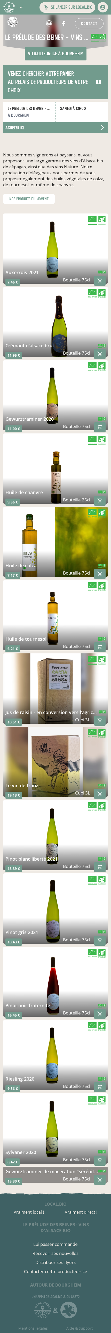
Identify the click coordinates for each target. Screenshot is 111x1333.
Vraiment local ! (29, 1212)
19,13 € (13, 795)
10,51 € (13, 722)
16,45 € (13, 1015)
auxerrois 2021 (22, 272)
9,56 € (12, 502)
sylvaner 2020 (20, 1152)
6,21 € (12, 648)
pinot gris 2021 (21, 932)
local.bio (55, 1204)
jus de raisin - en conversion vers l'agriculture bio (52, 712)
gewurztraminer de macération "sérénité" (51, 1171)
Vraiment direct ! (81, 1212)
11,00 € (13, 428)
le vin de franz (21, 785)
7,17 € (12, 575)
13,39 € (13, 868)
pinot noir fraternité (27, 1005)
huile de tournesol (25, 639)
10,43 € (13, 942)
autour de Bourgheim (55, 1285)
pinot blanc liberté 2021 (31, 859)
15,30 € (13, 1181)
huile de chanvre (24, 492)
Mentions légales (33, 1328)
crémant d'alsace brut (29, 345)
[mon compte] (103, 7)
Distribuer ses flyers (55, 1262)
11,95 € (13, 355)
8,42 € (12, 1161)
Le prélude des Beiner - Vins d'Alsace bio (55, 1227)
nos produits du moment (29, 199)
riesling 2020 (19, 1079)
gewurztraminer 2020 (29, 419)
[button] (21, 7)
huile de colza (20, 565)
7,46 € (12, 282)
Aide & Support (79, 1328)
